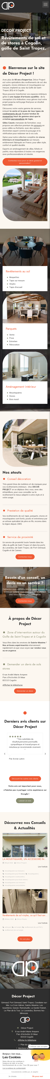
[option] (25, 746)
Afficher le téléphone (13, 685)
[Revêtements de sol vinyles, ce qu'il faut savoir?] (25, 901)
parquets (38, 125)
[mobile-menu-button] (45, 4)
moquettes (8, 116)
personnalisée (17, 119)
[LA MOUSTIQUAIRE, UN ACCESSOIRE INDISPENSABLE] (25, 845)
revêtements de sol (12, 114)
